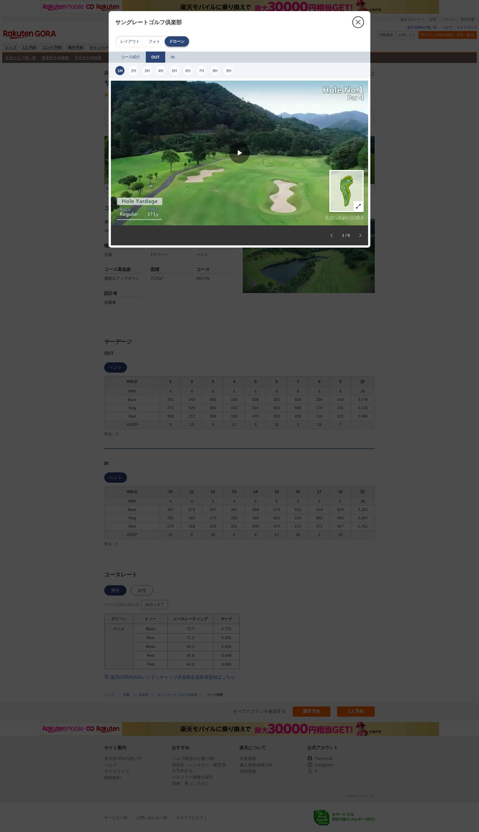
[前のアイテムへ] (331, 235)
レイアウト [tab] (130, 41)
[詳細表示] (358, 206)
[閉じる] (358, 22)
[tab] (130, 57)
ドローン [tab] (177, 41)
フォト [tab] (154, 41)
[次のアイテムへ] (360, 235)
